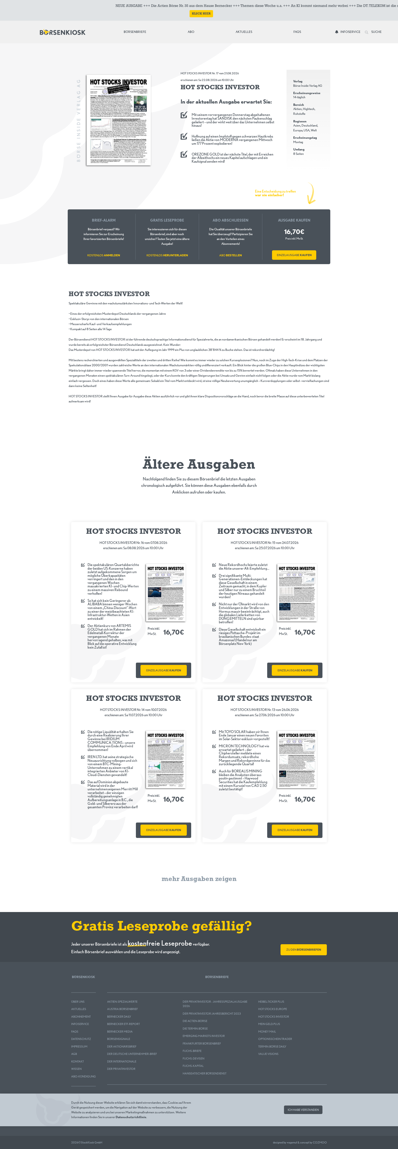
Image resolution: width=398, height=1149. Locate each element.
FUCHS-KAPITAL (193, 1066)
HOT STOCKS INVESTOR (273, 1016)
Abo (191, 32)
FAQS (74, 1031)
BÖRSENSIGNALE (118, 1039)
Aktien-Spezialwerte (122, 1001)
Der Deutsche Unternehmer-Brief (132, 1054)
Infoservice (350, 32)
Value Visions (268, 1054)
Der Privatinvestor (121, 1069)
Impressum (79, 1046)
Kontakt (77, 1061)
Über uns (78, 1001)
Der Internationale (121, 1061)
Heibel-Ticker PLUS (271, 1001)
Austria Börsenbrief (122, 1009)
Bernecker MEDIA (120, 1031)
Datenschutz (81, 1039)
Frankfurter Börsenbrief (202, 1043)
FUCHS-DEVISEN (193, 1058)
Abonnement (81, 1016)
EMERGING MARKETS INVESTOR (204, 1036)
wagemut (292, 1142)
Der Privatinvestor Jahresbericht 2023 (212, 1013)
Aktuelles (244, 32)
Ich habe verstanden (303, 1109)
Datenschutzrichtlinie (131, 1117)
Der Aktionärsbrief (121, 1046)
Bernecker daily (119, 1016)
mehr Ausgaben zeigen (199, 879)
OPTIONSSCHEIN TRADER (275, 1039)
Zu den (303, 949)
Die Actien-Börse (195, 1021)
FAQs (297, 32)
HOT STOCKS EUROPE (272, 1009)
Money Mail (267, 1031)
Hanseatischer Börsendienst (204, 1073)
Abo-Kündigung (83, 1076)
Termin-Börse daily (272, 1046)
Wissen (76, 1069)
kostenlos (103, 255)
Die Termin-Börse (195, 1028)
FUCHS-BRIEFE (192, 1051)
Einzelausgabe (294, 255)
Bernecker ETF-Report (123, 1024)
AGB (74, 1054)
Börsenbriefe (136, 32)
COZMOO (320, 1142)
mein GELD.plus (269, 1024)
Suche (376, 32)
